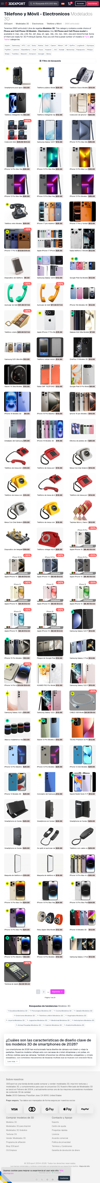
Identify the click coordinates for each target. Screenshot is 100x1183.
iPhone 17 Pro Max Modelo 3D (16, 251)
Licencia (55, 1134)
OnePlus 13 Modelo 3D (79, 359)
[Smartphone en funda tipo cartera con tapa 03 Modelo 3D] (50, 809)
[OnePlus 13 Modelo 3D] (82, 347)
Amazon (32, 54)
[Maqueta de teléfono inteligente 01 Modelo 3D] (50, 863)
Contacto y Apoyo (62, 1117)
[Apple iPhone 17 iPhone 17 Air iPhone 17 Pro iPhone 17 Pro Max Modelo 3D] (50, 239)
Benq (48, 54)
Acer (35, 50)
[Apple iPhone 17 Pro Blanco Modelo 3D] (50, 320)
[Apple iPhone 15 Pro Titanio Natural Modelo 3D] (17, 565)
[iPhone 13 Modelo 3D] (17, 782)
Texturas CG (11, 1134)
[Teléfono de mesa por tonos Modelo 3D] (50, 456)
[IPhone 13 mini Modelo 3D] (82, 755)
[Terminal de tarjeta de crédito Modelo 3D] (17, 972)
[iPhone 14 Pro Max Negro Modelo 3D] (17, 157)
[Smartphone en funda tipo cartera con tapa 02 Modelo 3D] (82, 809)
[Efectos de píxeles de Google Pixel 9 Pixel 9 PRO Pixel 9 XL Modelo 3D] (82, 429)
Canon (53, 45)
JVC (55, 50)
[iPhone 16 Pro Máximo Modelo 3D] (50, 402)
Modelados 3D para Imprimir (18, 1126)
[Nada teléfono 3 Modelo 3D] (82, 239)
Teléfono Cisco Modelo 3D (80, 88)
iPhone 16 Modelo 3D (45, 441)
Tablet (7, 39)
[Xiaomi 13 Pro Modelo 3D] (50, 728)
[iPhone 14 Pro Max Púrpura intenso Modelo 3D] (17, 918)
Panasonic (80, 50)
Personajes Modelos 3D (41, 1011)
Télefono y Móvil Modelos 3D (51, 1015)
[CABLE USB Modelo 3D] (82, 701)
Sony (34, 45)
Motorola (70, 50)
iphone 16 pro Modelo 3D (80, 414)
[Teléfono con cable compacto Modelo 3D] (82, 836)
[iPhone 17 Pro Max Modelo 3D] (17, 239)
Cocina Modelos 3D (63, 1011)
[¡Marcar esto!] (27, 82)
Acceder (80, 3)
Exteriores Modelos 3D (25, 1015)
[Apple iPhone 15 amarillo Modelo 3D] (17, 592)
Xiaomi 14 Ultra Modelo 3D (15, 386)
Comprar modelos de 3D (20, 1117)
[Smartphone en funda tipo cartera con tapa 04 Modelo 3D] (17, 809)
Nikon (60, 45)
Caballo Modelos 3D (83, 1011)
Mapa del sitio (84, 1166)
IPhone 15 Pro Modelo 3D (15, 658)
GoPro (72, 45)
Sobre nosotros (14, 1079)
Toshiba (15, 54)
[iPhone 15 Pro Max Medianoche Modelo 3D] (82, 130)
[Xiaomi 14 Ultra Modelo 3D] (17, 375)
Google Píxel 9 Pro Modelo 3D (81, 386)
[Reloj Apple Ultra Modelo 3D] (50, 918)
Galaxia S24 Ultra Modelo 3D (81, 332)
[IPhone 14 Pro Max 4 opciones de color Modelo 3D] (82, 863)
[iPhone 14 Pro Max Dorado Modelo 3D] (17, 891)
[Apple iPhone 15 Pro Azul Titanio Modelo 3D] (50, 565)
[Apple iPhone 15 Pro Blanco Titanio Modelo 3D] (82, 538)
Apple (7, 45)
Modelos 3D (11, 1122)
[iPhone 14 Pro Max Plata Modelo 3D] (82, 891)
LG (28, 45)
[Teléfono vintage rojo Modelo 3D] (50, 538)
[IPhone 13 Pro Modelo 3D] (82, 184)
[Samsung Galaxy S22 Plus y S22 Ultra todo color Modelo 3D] (82, 673)
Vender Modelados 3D (16, 1138)
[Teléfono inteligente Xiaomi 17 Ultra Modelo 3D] (17, 103)
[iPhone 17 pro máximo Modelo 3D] (50, 211)
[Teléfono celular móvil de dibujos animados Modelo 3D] (50, 347)
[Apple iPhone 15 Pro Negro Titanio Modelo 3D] (82, 565)
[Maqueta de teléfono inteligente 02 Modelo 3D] (17, 863)
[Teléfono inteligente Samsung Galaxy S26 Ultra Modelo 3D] (50, 103)
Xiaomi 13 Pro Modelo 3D (47, 740)
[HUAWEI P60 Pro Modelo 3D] (50, 673)
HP (66, 45)
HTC (23, 45)
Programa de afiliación (15, 1142)
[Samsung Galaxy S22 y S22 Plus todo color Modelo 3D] (17, 701)
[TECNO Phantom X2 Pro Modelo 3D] (82, 728)
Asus (41, 50)
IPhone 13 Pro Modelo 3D (80, 196)
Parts (87, 36)
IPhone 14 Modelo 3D (78, 930)
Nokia (40, 45)
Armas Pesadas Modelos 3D (29, 1025)
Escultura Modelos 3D (18, 1011)
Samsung (16, 45)
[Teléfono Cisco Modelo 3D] (82, 76)
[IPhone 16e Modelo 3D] (82, 293)
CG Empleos (11, 1150)
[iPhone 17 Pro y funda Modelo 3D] (82, 211)
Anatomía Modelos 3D (74, 1025)
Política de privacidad (61, 1142)
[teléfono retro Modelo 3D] (17, 211)
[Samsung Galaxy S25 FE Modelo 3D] (50, 130)
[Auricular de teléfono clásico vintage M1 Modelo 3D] (17, 293)
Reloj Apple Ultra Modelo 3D (48, 930)
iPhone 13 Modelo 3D (13, 794)
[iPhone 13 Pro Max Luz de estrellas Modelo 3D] (82, 157)
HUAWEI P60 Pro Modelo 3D (48, 685)
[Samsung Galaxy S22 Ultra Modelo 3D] (50, 701)
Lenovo (16, 50)
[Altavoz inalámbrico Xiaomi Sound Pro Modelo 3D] (17, 728)
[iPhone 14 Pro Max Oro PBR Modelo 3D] (17, 673)
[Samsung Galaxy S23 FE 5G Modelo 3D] (82, 619)
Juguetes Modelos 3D (37, 1020)
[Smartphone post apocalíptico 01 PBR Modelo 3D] (17, 76)
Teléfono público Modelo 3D (48, 88)
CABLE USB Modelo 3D (79, 712)
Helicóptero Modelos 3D (83, 1020)
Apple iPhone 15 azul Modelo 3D (17, 631)
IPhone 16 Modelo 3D (13, 414)
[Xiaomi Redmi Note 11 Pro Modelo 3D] (82, 782)
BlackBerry (25, 50)
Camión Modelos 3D (53, 1025)
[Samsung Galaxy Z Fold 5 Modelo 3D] (82, 646)
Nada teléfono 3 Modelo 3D (80, 251)
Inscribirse (92, 3)
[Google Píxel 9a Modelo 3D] (82, 266)
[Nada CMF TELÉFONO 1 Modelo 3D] (50, 375)
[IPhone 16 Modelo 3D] (17, 402)
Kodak (61, 50)
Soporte (55, 1122)
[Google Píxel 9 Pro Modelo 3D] (82, 375)
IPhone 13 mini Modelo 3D (80, 767)
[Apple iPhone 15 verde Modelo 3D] (82, 592)
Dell (46, 45)
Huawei (48, 50)
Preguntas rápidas (59, 1130)
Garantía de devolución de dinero (66, 1150)
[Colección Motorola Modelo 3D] (17, 130)
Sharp (7, 54)
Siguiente (56, 992)
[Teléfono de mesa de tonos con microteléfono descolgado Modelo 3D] (17, 456)
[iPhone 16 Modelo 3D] (50, 429)
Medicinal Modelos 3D (60, 1020)
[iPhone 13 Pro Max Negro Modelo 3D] (50, 184)
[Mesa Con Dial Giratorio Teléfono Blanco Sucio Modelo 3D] (82, 456)
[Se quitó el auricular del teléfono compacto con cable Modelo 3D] (50, 836)
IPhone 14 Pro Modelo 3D (47, 957)
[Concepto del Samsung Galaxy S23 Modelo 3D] (50, 782)
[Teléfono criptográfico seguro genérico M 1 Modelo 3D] (17, 320)
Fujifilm (8, 50)
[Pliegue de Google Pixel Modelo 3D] (50, 646)
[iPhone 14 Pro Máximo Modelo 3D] (17, 945)
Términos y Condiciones (62, 1146)
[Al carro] (22, 82)
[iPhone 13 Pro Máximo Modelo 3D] (17, 755)
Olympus (90, 45)
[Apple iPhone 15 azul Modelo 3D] (17, 619)
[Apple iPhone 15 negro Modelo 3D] (50, 619)
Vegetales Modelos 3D (76, 1015)
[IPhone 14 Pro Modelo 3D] (50, 945)
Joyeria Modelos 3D (16, 1020)
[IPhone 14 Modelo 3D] (82, 918)
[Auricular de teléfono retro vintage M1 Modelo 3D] (50, 293)
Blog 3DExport (12, 1146)
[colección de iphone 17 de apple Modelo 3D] (82, 103)
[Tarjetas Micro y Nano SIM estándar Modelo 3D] (82, 510)
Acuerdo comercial (60, 1138)
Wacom (24, 54)
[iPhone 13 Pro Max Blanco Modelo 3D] (50, 157)
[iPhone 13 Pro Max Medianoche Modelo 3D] (17, 184)
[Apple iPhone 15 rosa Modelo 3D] (50, 592)
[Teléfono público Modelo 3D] (50, 76)
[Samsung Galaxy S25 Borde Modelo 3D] (50, 266)
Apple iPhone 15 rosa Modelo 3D (50, 604)
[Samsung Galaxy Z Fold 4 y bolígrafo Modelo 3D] (82, 945)
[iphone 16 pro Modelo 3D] (82, 402)
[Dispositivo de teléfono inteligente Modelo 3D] (17, 266)
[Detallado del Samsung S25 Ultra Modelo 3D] (17, 429)
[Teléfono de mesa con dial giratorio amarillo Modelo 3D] (17, 483)
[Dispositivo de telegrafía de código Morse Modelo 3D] (17, 538)
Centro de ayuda (59, 1126)
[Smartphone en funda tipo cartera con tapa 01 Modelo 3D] (17, 836)
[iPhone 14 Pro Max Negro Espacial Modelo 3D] (50, 891)
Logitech (80, 45)
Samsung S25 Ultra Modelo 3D (17, 359)
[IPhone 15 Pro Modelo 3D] (17, 646)
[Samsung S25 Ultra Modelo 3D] (17, 347)
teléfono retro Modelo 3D (15, 223)
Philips (90, 50)
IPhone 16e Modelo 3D (79, 305)
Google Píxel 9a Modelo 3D (80, 278)
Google (41, 54)
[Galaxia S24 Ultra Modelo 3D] (82, 320)
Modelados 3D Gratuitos (16, 1130)
